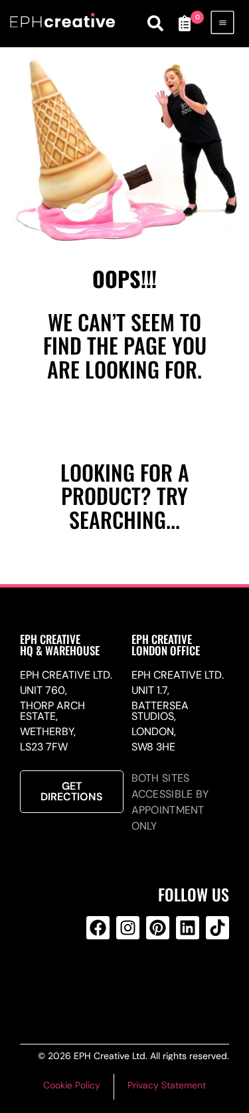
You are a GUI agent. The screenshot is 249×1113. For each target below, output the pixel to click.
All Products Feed (125, 981)
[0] (185, 23)
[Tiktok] (217, 927)
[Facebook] (98, 927)
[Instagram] (127, 927)
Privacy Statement (166, 1085)
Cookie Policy (71, 1085)
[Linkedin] (187, 927)
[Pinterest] (157, 927)
